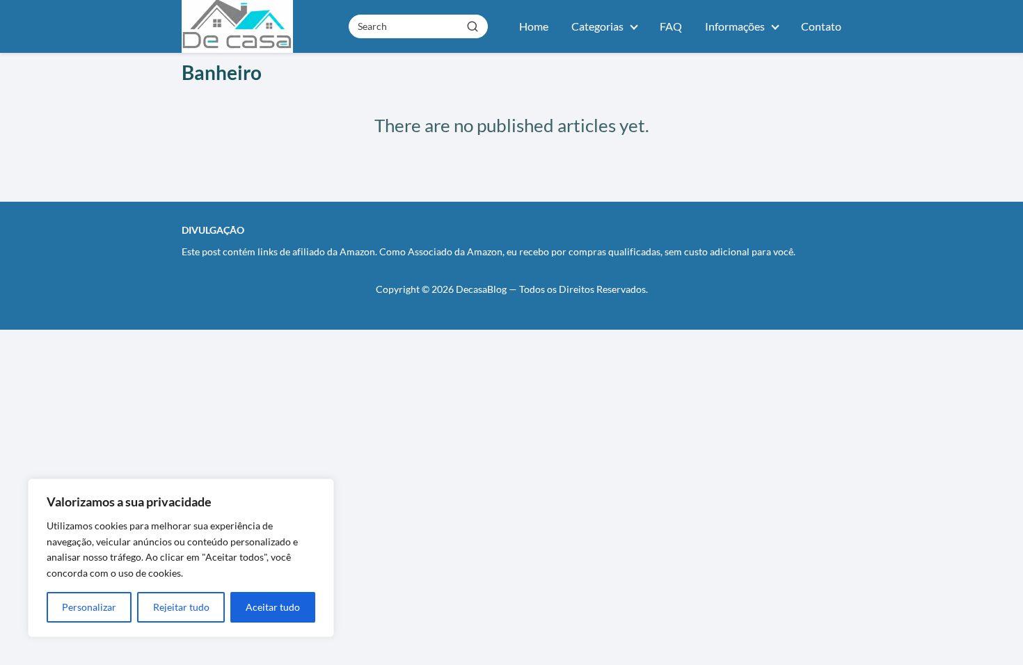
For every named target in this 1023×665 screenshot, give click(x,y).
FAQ (671, 26)
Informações (735, 26)
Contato (821, 26)
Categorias (597, 26)
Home (533, 26)
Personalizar (89, 607)
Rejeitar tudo (181, 607)
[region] (181, 558)
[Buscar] (472, 26)
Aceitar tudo (273, 607)
